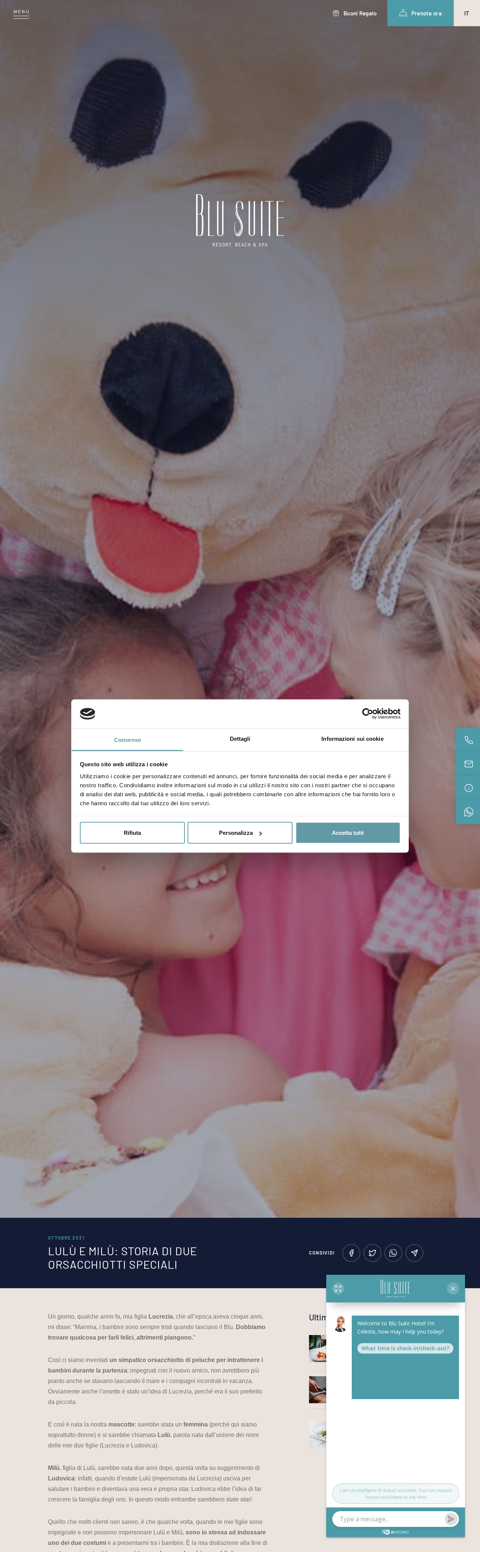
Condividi (321, 1252)
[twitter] (372, 1253)
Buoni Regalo (360, 13)
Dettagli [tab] (240, 738)
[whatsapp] (393, 1253)
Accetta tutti (348, 833)
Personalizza (236, 833)
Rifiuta (132, 833)
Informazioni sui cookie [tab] (352, 738)
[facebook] (351, 1253)
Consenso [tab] (127, 739)
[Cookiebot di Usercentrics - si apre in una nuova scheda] (367, 713)
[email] (414, 1253)
